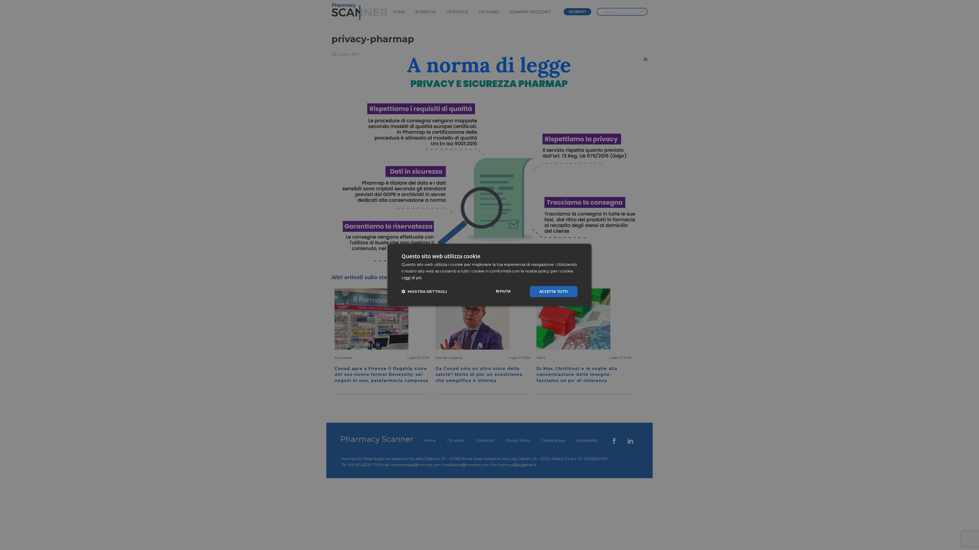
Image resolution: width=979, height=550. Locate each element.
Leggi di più (412, 277)
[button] (424, 292)
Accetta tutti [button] (553, 291)
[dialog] (489, 275)
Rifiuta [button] (503, 291)
